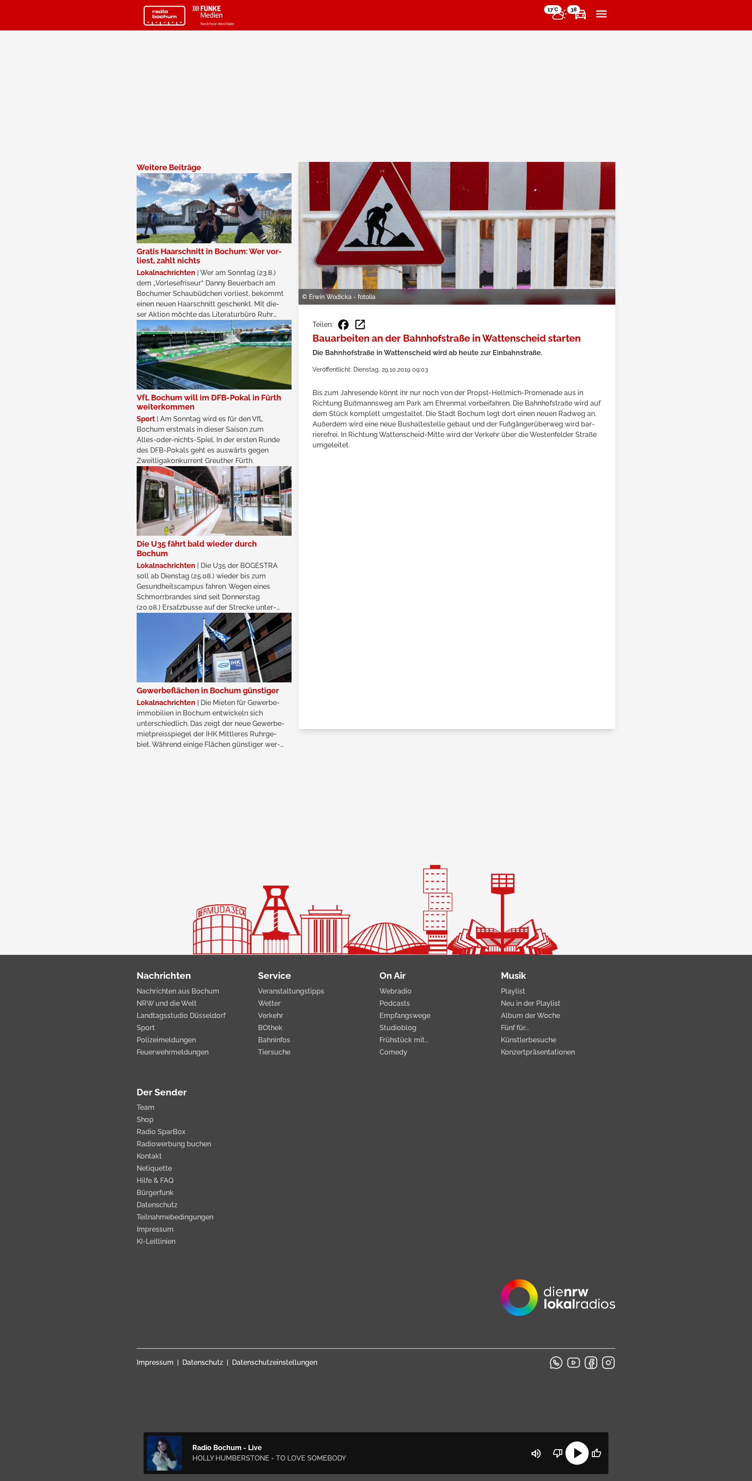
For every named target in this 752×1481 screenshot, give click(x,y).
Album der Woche (530, 1015)
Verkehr (270, 1015)
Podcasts (394, 1003)
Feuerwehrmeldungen (172, 1052)
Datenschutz (157, 1205)
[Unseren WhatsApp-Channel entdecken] (556, 1363)
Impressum (155, 1229)
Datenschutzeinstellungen (274, 1362)
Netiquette (154, 1168)
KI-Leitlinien (156, 1241)
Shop (145, 1119)
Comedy (393, 1052)
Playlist (513, 991)
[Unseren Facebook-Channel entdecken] (591, 1363)
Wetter (269, 1003)
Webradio (395, 991)
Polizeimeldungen (166, 1040)
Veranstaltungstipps (291, 991)
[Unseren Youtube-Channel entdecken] (574, 1363)
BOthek (270, 1028)
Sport (146, 1028)
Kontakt (149, 1156)
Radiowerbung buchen (174, 1144)
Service (274, 975)
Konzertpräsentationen (538, 1052)
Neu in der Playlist (531, 1003)
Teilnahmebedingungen (175, 1217)
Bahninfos (274, 1040)
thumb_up (596, 1453)
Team (145, 1107)
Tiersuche (274, 1052)
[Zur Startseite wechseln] (164, 15)
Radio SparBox (161, 1132)
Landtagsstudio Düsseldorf (181, 1015)
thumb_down (558, 1453)
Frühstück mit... (404, 1040)
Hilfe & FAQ (155, 1180)
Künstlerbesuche (528, 1040)
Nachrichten (164, 975)
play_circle (577, 1453)
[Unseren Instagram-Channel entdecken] (608, 1363)
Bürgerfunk (155, 1193)
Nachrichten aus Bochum (178, 991)
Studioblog (397, 1028)
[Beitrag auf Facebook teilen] (343, 324)
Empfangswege (404, 1015)
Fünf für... (515, 1028)
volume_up (536, 1453)
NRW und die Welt (167, 1003)
